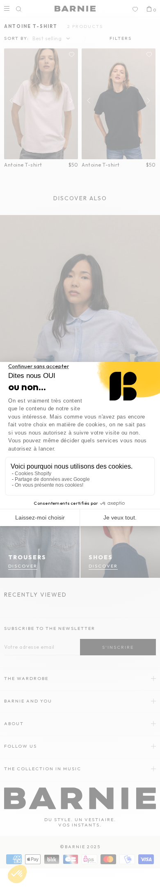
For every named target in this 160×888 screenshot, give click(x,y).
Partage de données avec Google (52, 479)
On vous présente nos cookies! (49, 485)
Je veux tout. (120, 517)
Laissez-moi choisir (40, 517)
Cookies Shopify (33, 473)
